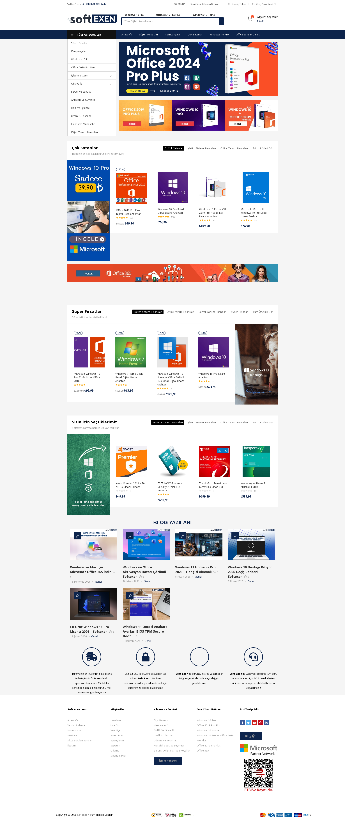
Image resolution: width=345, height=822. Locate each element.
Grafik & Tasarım (81, 116)
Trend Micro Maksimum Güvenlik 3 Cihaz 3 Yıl (213, 485)
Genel (98, 581)
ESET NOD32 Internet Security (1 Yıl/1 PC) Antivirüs (170, 487)
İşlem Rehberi (168, 760)
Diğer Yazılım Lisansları (84, 132)
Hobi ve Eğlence (80, 108)
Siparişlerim (117, 740)
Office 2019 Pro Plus (83, 67)
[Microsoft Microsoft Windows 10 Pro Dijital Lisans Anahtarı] (256, 187)
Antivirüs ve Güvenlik (83, 99)
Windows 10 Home (208, 730)
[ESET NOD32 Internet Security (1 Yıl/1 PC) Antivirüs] (173, 461)
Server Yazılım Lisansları (212, 312)
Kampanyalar (78, 51)
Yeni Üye (116, 730)
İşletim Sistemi (79, 75)
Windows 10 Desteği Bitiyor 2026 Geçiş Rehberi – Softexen (250, 572)
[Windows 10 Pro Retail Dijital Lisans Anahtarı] (173, 187)
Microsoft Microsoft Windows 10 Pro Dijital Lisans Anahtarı (254, 212)
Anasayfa (126, 34)
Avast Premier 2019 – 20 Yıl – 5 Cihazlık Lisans (130, 485)
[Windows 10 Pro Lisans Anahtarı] (213, 351)
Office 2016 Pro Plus (209, 745)
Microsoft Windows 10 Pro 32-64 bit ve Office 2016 (87, 377)
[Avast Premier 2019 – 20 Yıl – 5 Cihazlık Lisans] (131, 461)
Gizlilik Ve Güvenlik (164, 730)
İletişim (71, 745)
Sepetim (115, 745)
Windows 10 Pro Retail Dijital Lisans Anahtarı (171, 210)
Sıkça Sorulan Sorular (79, 740)
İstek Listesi (117, 735)
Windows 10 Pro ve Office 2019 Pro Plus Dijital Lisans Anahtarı (214, 212)
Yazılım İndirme (76, 725)
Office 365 (203, 750)
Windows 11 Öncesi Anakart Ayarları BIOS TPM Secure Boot (145, 631)
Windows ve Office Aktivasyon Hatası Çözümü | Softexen (146, 572)
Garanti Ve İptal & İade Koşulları (172, 750)
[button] (179, 4)
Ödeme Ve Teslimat (165, 740)
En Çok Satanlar (173, 148)
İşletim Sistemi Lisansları (201, 148)
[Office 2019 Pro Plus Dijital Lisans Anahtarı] (131, 188)
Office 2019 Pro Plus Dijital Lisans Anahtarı (128, 211)
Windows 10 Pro (80, 59)
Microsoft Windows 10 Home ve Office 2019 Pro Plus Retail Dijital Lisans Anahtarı (172, 379)
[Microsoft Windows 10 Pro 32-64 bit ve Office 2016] (89, 351)
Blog (248, 736)
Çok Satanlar (195, 34)
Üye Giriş (116, 725)
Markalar (72, 735)
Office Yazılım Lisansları (234, 148)
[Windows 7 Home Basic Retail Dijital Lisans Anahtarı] (130, 351)
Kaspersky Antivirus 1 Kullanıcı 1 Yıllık (253, 485)
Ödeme (115, 750)
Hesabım (116, 720)
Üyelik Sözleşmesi (164, 735)
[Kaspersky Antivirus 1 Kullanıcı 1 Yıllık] (256, 461)
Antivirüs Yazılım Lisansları (168, 422)
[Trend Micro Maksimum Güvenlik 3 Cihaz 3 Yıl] (214, 461)
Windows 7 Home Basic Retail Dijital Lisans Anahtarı (129, 377)
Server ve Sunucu (81, 91)
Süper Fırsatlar (79, 43)
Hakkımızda (74, 730)
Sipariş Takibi (118, 755)
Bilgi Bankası (161, 720)
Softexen (83, 814)
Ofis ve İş (76, 83)
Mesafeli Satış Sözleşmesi (169, 745)
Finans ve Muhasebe (83, 124)
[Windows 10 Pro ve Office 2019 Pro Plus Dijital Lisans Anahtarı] (214, 187)
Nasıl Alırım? (161, 725)
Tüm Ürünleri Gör (263, 148)
